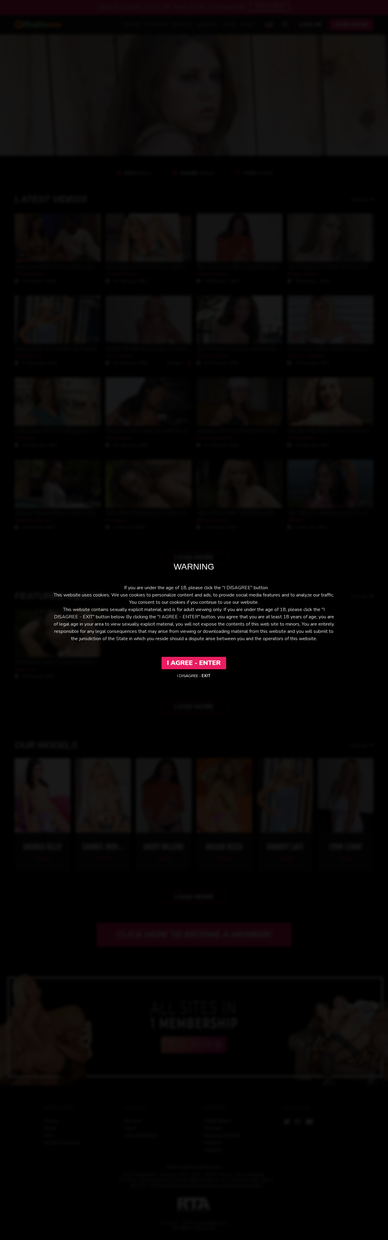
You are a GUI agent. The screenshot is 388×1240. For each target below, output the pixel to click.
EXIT (206, 676)
